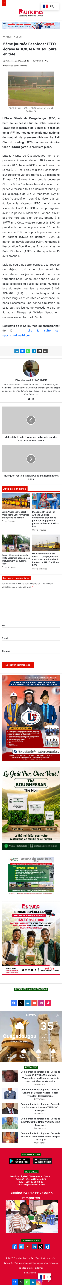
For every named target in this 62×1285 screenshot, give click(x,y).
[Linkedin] (33, 1282)
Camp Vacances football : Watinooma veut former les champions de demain (15, 515)
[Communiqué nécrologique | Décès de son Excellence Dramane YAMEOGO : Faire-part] (10, 1108)
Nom (5, 625)
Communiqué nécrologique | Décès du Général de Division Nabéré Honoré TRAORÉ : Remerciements (40, 1092)
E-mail (5, 638)
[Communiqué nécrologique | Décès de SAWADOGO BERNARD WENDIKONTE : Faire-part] (10, 1123)
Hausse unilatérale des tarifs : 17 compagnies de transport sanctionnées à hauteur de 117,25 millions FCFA (45, 559)
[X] (21, 1282)
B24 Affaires (30, 1272)
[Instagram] (39, 1282)
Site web (6, 651)
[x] (21, 1248)
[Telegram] (34, 351)
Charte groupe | (36, 1176)
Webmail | (30, 1179)
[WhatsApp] (28, 351)
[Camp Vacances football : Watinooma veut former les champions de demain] (16, 501)
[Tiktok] (40, 1248)
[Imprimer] (45, 351)
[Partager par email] (39, 351)
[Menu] (3, 14)
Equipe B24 (40, 1179)
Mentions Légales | (19, 1176)
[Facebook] (15, 1282)
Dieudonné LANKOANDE (15, 61)
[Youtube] (27, 1248)
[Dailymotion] (47, 1248)
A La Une (18, 37)
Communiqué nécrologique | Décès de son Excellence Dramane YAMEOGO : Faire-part (40, 1107)
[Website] (29, 399)
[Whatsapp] (27, 1282)
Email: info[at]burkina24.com (31, 1184)
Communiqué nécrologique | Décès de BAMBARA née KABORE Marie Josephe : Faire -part (40, 1136)
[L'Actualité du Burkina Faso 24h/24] (31, 12)
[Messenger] (22, 351)
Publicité (20, 1179)
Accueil (8, 37)
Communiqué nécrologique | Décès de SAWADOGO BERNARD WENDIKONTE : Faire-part (40, 1121)
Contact (48, 1176)
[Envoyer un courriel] (28, 61)
